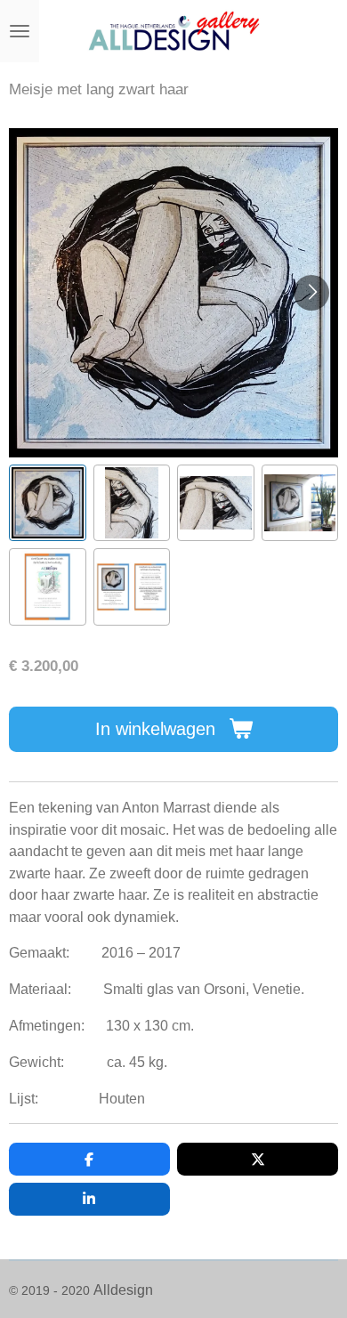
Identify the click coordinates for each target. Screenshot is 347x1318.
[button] (47, 503)
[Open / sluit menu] (19, 31)
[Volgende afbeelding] (311, 293)
